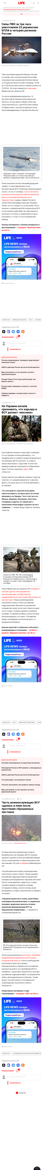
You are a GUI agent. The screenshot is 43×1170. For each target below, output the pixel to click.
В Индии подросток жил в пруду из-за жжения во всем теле (20, 1121)
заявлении (31, 88)
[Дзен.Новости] (4, 332)
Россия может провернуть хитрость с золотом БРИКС (19, 387)
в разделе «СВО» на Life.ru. (27, 993)
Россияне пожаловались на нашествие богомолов (21, 763)
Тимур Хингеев (8, 1046)
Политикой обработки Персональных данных (16, 9)
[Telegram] (13, 332)
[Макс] (8, 332)
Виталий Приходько (9, 283)
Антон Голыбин (8, 685)
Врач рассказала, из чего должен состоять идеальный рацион (18, 373)
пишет (26, 469)
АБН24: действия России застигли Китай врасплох (21, 367)
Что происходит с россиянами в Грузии (16, 780)
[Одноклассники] (23, 332)
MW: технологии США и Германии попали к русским (21, 1115)
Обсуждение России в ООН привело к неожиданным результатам (21, 769)
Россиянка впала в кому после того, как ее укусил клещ (21, 1109)
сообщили (24, 863)
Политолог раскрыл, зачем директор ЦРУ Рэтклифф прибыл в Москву (21, 1095)
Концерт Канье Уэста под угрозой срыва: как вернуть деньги (19, 380)
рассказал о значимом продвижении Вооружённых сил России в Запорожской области (21, 958)
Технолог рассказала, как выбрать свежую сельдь (21, 785)
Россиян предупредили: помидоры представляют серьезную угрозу (20, 361)
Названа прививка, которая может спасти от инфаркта (19, 394)
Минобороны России (20, 843)
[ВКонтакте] (18, 332)
